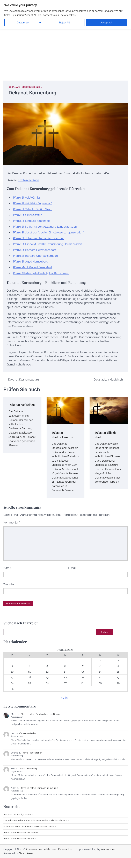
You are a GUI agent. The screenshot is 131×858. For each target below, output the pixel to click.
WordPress (26, 853)
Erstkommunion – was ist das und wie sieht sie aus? (29, 826)
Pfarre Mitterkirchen (32, 752)
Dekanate (14, 87)
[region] (65, 14)
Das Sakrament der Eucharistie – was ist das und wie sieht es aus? (36, 820)
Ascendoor (108, 849)
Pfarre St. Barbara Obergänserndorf (35, 255)
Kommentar (11, 522)
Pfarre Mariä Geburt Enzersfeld (32, 267)
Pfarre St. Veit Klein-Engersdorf (32, 203)
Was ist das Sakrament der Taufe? (20, 832)
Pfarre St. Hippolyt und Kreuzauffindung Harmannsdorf (47, 244)
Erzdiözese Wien (32, 87)
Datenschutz (66, 849)
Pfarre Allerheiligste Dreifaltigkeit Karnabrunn (41, 273)
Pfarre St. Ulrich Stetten (27, 215)
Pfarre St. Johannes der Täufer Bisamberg (39, 238)
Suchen (104, 632)
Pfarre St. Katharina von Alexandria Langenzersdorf (45, 226)
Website (8, 584)
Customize (22, 22)
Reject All (64, 22)
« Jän (64, 697)
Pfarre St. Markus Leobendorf (31, 220)
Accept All (106, 22)
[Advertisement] (65, 48)
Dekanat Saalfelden (22, 405)
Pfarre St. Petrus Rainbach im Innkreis (39, 788)
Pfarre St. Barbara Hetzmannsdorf (34, 250)
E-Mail (73, 567)
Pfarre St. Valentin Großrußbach (32, 209)
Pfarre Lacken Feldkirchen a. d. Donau (40, 714)
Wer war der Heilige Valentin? (18, 814)
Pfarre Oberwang (28, 768)
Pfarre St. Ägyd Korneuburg (30, 261)
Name (8, 567)
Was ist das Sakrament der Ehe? (19, 838)
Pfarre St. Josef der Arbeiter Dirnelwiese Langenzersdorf (48, 232)
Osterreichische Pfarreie (41, 849)
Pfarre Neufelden (27, 733)
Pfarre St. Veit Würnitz (26, 197)
